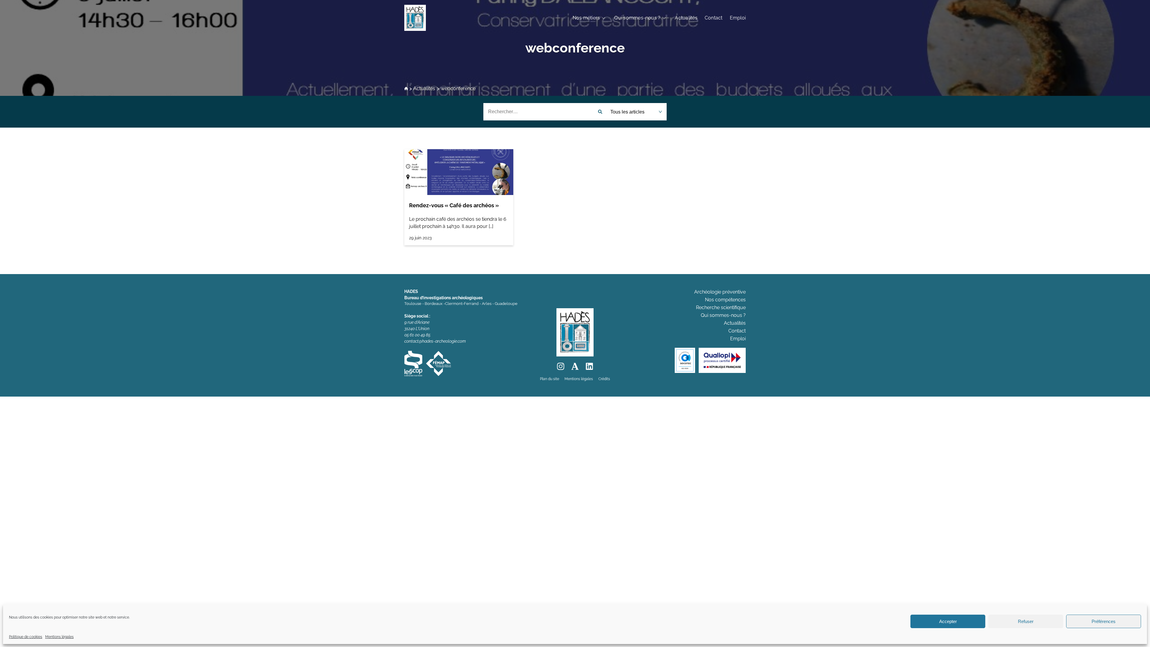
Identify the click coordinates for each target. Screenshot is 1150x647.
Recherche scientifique (721, 307)
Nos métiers (586, 18)
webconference (575, 47)
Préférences (1104, 621)
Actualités (686, 18)
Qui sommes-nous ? (637, 18)
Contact (714, 18)
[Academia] (575, 366)
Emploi (738, 18)
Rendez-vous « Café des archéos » (454, 205)
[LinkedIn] (589, 366)
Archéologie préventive (720, 292)
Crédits (604, 379)
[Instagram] (560, 366)
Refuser (1026, 621)
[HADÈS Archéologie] (415, 18)
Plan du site (549, 379)
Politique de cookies (25, 637)
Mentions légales (59, 637)
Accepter (948, 621)
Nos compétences (725, 300)
